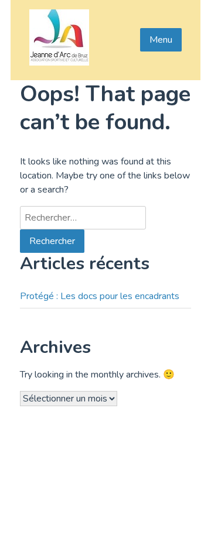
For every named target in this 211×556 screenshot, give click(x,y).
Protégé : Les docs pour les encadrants (99, 296)
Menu (160, 39)
